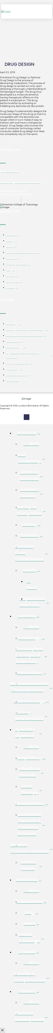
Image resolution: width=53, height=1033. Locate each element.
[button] (49, 11)
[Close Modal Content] (2, 1030)
